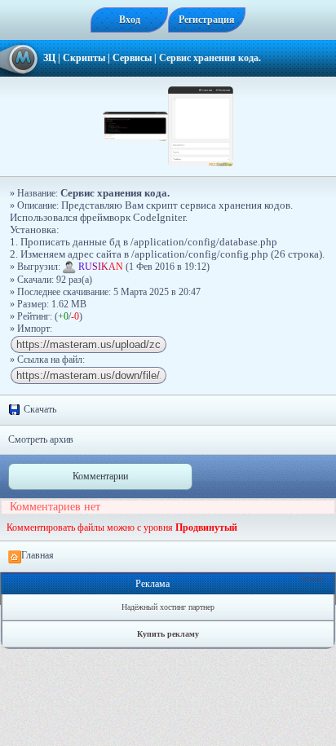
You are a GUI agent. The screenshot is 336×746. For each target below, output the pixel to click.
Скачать (38, 409)
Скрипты (84, 58)
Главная (37, 555)
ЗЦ (49, 58)
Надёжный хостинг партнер (168, 607)
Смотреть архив (40, 439)
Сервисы (132, 58)
